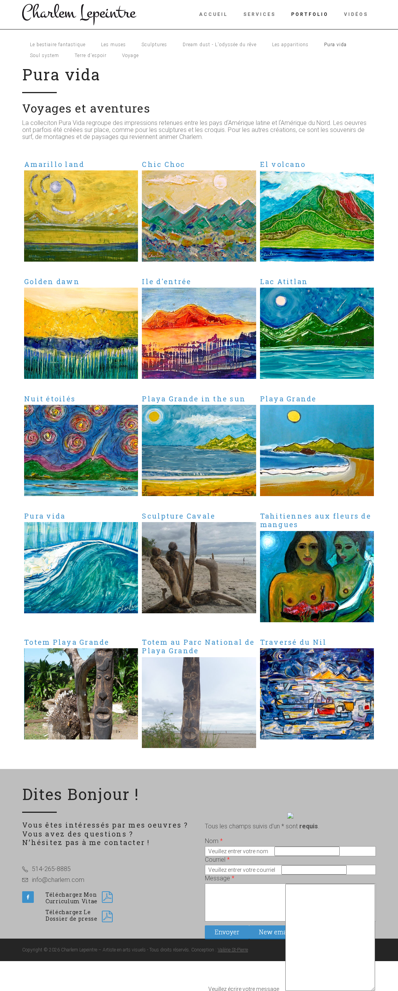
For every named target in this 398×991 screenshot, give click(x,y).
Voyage (130, 55)
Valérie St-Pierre (233, 950)
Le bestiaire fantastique (58, 44)
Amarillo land (54, 164)
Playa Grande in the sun (194, 398)
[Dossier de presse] (107, 916)
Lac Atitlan (284, 281)
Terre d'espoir (90, 55)
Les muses (113, 44)
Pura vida (335, 44)
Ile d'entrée (166, 281)
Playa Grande (288, 398)
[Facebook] (28, 897)
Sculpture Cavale (178, 516)
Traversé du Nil (293, 642)
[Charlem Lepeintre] (79, 14)
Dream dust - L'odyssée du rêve (220, 44)
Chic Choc (163, 164)
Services (259, 14)
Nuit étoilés (49, 398)
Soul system (44, 55)
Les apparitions (290, 44)
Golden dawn (52, 281)
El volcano (283, 164)
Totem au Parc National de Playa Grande (198, 646)
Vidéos (356, 14)
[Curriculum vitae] (107, 897)
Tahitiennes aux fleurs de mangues (315, 520)
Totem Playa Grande (67, 642)
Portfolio (309, 14)
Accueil (213, 14)
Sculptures (154, 44)
